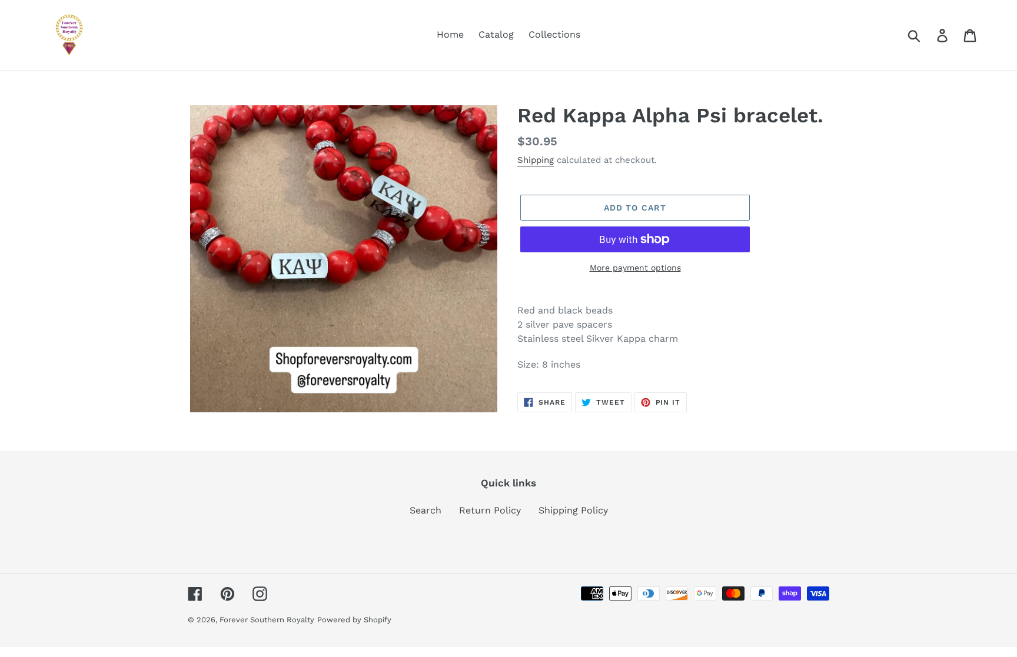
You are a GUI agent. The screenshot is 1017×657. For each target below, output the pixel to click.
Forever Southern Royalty (267, 619)
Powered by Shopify (354, 619)
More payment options (635, 267)
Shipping (535, 160)
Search (425, 510)
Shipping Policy (573, 510)
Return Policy (490, 510)
